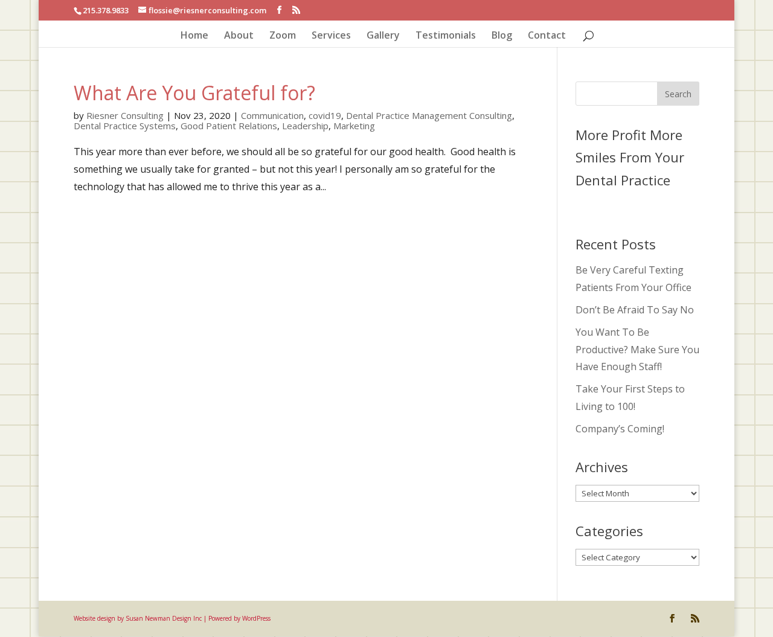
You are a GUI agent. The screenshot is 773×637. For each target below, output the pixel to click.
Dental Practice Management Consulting (429, 115)
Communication (272, 115)
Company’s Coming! (620, 428)
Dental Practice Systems (125, 126)
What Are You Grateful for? (194, 93)
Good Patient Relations (229, 126)
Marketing (354, 126)
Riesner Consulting (125, 115)
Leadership (305, 126)
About (239, 36)
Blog (502, 36)
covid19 (325, 115)
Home (194, 36)
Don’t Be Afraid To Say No (635, 309)
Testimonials (445, 36)
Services (331, 36)
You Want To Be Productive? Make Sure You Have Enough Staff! (637, 349)
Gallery (383, 36)
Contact (547, 36)
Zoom (282, 36)
